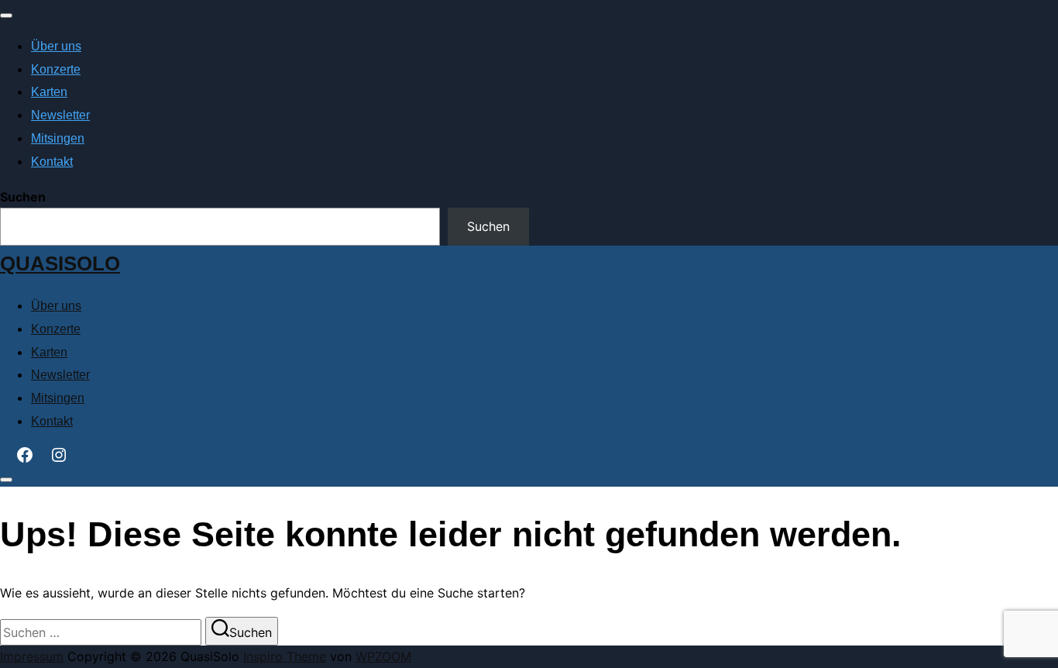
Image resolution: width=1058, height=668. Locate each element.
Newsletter (60, 115)
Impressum (32, 656)
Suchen (23, 197)
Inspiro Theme (284, 656)
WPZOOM (383, 656)
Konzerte (56, 69)
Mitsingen (57, 138)
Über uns (56, 46)
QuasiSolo (60, 263)
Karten (49, 91)
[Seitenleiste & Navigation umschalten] (6, 479)
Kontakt (52, 161)
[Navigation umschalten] (6, 15)
